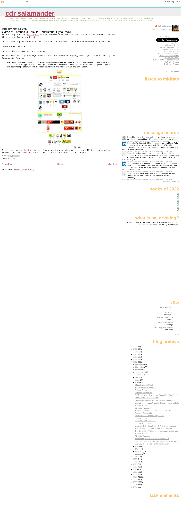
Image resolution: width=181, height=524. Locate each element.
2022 (135, 349)
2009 (135, 474)
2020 (135, 354)
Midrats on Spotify (172, 58)
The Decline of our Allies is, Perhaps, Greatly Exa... (155, 428)
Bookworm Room (165, 322)
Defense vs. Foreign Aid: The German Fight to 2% (155, 400)
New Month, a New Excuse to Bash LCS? (152, 439)
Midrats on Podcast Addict (168, 53)
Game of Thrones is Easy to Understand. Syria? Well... (157, 441)
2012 (135, 467)
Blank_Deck (132, 153)
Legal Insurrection (165, 307)
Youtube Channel (172, 71)
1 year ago (168, 151)
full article (31, 150)
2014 (135, 462)
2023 (135, 347)
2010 (135, 472)
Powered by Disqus (171, 181)
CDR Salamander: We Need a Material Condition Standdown (142, 151)
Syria (9, 158)
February (139, 451)
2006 (135, 482)
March (138, 449)
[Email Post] (13, 158)
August (138, 375)
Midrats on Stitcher (171, 51)
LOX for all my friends (143, 423)
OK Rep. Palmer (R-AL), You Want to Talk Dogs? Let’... (157, 395)
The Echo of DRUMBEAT (145, 387)
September (140, 372)
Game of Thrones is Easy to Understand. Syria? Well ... (38, 32)
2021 (135, 352)
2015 (135, 459)
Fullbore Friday (141, 390)
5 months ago (165, 141)
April (137, 446)
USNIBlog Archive (172, 62)
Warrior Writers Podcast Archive (166, 60)
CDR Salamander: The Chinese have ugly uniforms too (140, 141)
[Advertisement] (163, 245)
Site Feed (175, 43)
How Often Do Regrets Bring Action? (149, 416)
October (138, 370)
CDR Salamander (30, 13)
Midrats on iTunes (172, 45)
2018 (135, 359)
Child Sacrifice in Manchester (146, 398)
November (139, 367)
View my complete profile (162, 29)
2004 (135, 487)
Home (60, 164)
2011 (135, 469)
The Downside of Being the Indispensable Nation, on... (156, 431)
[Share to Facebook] (16, 156)
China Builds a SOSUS (144, 385)
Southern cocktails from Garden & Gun (158, 223)
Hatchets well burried (143, 393)
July (137, 377)
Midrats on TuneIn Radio (169, 56)
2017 (135, 362)
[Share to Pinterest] (18, 156)
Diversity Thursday (142, 408)
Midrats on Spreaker (171, 49)
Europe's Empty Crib (143, 413)
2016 (135, 457)
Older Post (112, 164)
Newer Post (7, 164)
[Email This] (9, 156)
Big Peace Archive (171, 64)
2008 (135, 477)
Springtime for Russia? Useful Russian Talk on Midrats (157, 403)
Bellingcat (33, 35)
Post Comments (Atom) (24, 169)
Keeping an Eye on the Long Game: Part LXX (153, 410)
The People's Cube (165, 317)
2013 (135, 464)
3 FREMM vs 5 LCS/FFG (145, 421)
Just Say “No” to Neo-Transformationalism (152, 444)
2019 (135, 357)
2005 (135, 485)
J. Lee (129, 137)
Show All (176, 334)
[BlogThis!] (11, 156)
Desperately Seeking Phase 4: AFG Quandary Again (156, 426)
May (137, 382)
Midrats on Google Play (169, 47)
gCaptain (169, 312)
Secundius (131, 143)
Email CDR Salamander (169, 37)
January (138, 454)
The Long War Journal (163, 328)
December (139, 365)
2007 (135, 480)
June (137, 380)
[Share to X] (14, 156)
